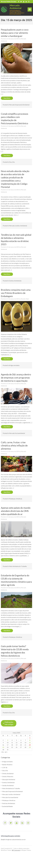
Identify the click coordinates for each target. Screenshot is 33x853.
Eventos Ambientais (15, 281)
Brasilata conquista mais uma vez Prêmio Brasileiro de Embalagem (16, 292)
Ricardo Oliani (25, 299)
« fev (2, 752)
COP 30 (4, 767)
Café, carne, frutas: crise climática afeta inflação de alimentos (14, 445)
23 (3, 747)
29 (30, 747)
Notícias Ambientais (8, 803)
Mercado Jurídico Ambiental (18, 225)
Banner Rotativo (7, 764)
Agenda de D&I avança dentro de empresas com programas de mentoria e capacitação (16, 377)
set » (6, 752)
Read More (7, 98)
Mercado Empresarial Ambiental (19, 105)
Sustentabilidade (7, 806)
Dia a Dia (12, 162)
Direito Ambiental (7, 773)
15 (30, 742)
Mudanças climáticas (15, 499)
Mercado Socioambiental (17, 433)
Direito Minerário (7, 776)
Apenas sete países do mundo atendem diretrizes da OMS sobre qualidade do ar (15, 510)
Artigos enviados (14, 365)
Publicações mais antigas (9, 723)
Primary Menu (30, 9)
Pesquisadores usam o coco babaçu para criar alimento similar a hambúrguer (14, 32)
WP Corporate (16, 850)
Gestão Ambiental (8, 785)
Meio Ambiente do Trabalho (18, 566)
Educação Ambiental (8, 779)
